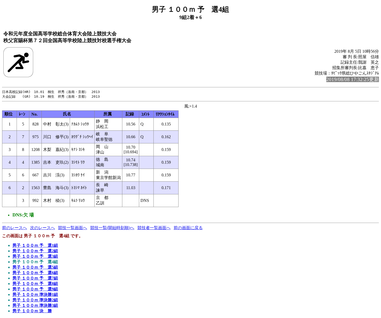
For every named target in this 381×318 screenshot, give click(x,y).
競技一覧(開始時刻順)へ (112, 228)
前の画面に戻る (188, 228)
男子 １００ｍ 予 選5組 (35, 267)
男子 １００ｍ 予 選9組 (35, 289)
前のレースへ (14, 228)
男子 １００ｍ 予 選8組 (35, 283)
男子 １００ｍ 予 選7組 (35, 278)
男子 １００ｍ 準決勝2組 (35, 300)
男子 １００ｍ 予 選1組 (35, 245)
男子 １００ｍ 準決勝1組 (35, 294)
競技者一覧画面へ (154, 228)
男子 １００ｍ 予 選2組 (35, 251)
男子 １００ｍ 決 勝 (32, 311)
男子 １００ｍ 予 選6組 (35, 272)
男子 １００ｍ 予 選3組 (35, 256)
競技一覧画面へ (72, 228)
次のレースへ (42, 228)
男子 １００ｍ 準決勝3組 (35, 305)
